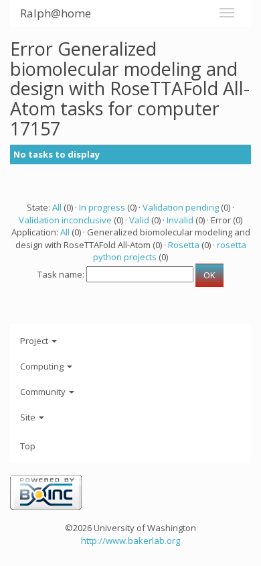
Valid (139, 220)
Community (44, 392)
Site (28, 417)
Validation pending (181, 207)
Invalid (180, 220)
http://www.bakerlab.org (130, 540)
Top (27, 446)
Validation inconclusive (65, 220)
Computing (43, 366)
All (57, 207)
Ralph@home (55, 13)
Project (35, 341)
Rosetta (183, 245)
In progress (102, 207)
